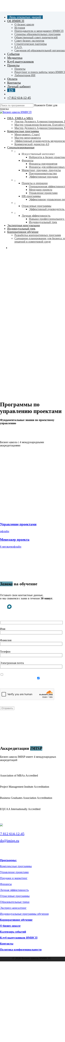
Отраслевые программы (15, 896)
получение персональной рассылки (22, 681)
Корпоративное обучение (16, 919)
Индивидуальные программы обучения (24, 913)
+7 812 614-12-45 (12, 834)
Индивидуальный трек (25, 985)
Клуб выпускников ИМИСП (18, 937)
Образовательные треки (14, 901)
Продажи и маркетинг (13, 878)
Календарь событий (13, 931)
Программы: (8, 860)
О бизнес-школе (10, 925)
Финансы (6, 884)
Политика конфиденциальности (21, 949)
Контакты (6, 943)
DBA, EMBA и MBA (20, 970)
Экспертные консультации (27, 981)
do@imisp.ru (9, 841)
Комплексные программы (16, 866)
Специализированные (24, 977)
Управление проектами (14, 872)
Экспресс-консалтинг (13, 907)
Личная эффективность (14, 890)
